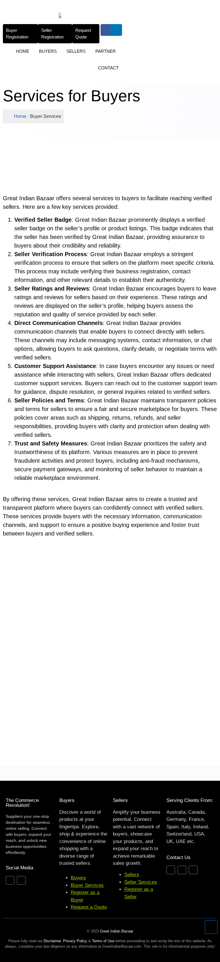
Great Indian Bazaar (116, 931)
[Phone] (182, 870)
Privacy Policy (75, 941)
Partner (105, 51)
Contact (108, 67)
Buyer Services (87, 885)
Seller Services (140, 882)
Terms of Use (103, 941)
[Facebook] (106, 30)
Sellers (76, 51)
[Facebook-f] (10, 880)
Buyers (48, 51)
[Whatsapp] (193, 870)
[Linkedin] (116, 30)
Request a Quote (89, 907)
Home (22, 51)
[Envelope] (170, 870)
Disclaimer (52, 941)
